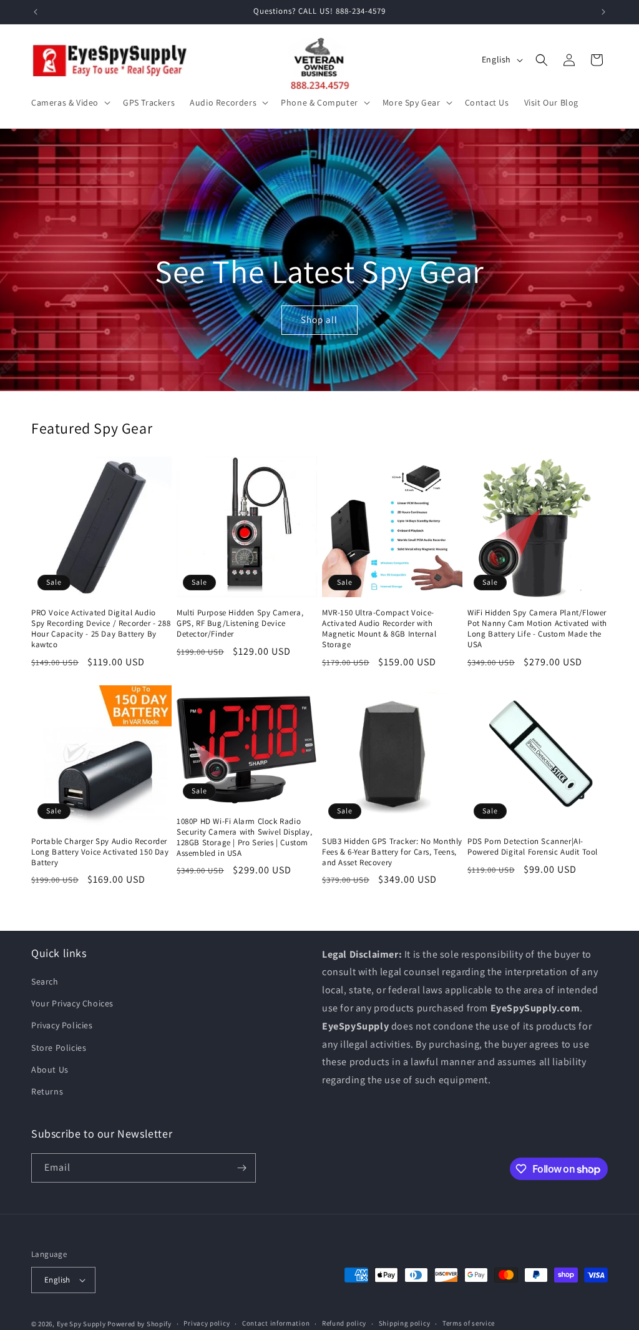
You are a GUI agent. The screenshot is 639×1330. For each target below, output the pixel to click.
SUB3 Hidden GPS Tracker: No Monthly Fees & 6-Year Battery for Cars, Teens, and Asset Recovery (392, 852)
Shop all (319, 320)
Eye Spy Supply (81, 1323)
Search (45, 981)
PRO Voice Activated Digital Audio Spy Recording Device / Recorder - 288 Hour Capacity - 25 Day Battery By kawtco (100, 629)
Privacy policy (206, 1323)
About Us (50, 1069)
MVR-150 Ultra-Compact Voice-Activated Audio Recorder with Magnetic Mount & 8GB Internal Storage (379, 629)
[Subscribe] (241, 1168)
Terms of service (468, 1323)
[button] (69, 102)
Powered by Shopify (139, 1323)
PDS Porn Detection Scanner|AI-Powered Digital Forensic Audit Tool (532, 846)
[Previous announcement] (35, 12)
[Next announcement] (603, 12)
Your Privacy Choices (72, 1003)
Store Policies (58, 1047)
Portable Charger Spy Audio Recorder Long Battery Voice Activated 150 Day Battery (100, 852)
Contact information (276, 1323)
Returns (47, 1091)
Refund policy (344, 1323)
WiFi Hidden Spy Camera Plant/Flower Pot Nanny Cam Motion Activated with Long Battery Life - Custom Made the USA (537, 629)
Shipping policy (405, 1323)
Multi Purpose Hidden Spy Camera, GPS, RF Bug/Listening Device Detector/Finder (240, 623)
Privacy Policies (62, 1025)
